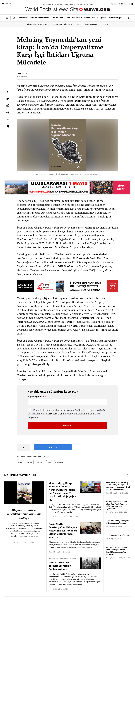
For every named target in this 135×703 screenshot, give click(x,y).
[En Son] (14, 19)
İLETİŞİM (105, 24)
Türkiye (40, 462)
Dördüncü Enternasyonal (38, 24)
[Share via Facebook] (7, 91)
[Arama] (128, 19)
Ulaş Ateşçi (22, 73)
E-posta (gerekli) (36, 397)
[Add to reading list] (7, 126)
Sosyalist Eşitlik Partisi (63, 24)
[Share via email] (7, 119)
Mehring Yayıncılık (25, 462)
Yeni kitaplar (63, 302)
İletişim (114, 4)
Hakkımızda (123, 4)
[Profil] (132, 4)
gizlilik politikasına (55, 413)
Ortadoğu (59, 462)
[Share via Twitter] (7, 98)
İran (49, 462)
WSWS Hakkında (91, 24)
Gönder (67, 425)
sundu (20, 333)
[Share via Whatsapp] (7, 105)
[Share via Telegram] (7, 112)
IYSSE (79, 24)
